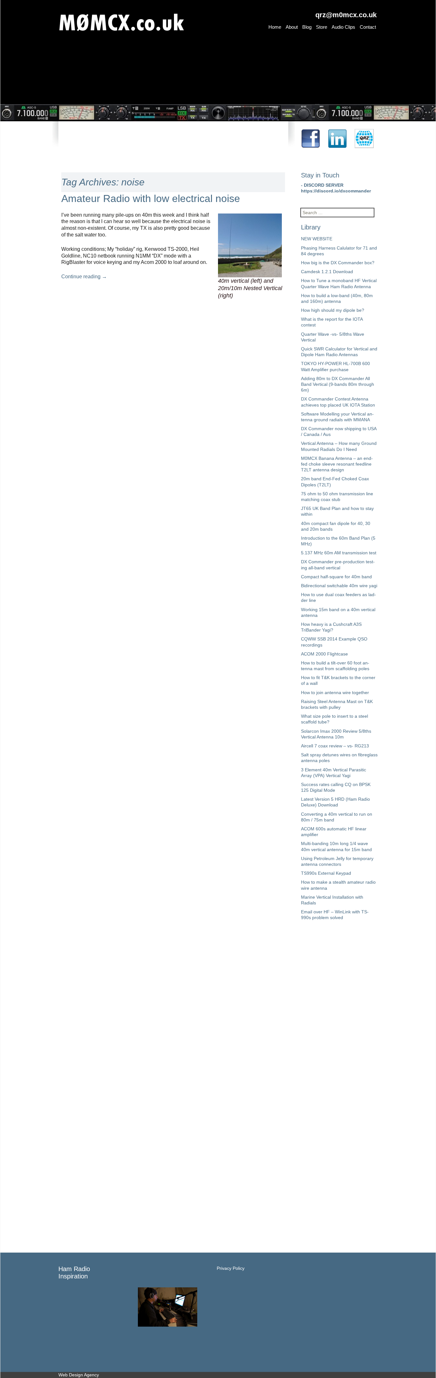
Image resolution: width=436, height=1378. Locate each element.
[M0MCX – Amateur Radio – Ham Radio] (154, 20)
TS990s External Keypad (326, 873)
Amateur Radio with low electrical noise (150, 198)
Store (321, 27)
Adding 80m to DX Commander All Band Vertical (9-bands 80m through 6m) (337, 384)
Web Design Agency (78, 1374)
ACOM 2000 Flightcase (324, 653)
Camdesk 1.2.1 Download (327, 271)
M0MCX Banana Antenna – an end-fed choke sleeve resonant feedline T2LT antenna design (337, 464)
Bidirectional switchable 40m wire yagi (339, 585)
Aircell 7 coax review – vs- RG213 (335, 745)
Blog (307, 27)
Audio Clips (343, 27)
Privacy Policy (230, 1268)
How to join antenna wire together (335, 692)
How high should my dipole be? (332, 310)
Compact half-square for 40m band (336, 576)
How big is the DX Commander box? (337, 262)
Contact (368, 27)
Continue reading (84, 276)
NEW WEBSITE (316, 238)
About (292, 27)
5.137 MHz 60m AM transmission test (338, 552)
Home (274, 27)
